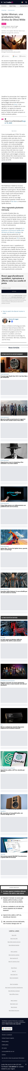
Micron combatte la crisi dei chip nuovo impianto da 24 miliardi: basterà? (13, 908)
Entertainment (11, 10)
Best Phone (14, 968)
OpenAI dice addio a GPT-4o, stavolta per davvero (12, 916)
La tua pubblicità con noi (8, 1051)
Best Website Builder (14, 945)
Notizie (4, 24)
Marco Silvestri (6, 26)
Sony (15, 104)
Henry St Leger (14, 26)
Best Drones (14, 1007)
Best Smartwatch (14, 978)
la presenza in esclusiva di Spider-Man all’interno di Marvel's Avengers (12, 230)
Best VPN (14, 935)
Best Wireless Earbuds (14, 991)
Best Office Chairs (14, 994)
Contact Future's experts (8, 1038)
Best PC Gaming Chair (14, 961)
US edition (12, 1067)
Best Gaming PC (14, 958)
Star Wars (14, 201)
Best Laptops (14, 951)
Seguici (16, 56)
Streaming (3, 10)
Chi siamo (4, 1048)
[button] (2, 2)
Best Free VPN (14, 938)
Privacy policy (5, 1041)
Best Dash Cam (14, 1004)
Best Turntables (14, 984)
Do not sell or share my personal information (13, 1058)
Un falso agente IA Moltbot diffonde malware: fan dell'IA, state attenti (14, 892)
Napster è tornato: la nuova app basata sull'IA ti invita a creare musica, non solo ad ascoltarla (13, 900)
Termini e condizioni (7, 1034)
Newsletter (23, 56)
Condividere (6, 56)
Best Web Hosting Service (14, 942)
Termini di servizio (18, 295)
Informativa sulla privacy (16, 297)
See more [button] (14, 131)
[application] (14, 171)
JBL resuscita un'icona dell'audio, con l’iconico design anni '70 (14, 922)
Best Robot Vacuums (14, 1010)
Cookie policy (5, 1044)
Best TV (14, 971)
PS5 (18, 238)
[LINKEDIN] (12, 321)
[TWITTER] (10, 321)
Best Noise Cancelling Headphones (14, 987)
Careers (4, 1054)
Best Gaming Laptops (14, 955)
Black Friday (13, 6)
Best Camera (14, 1000)
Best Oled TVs (14, 974)
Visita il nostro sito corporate (13, 1024)
